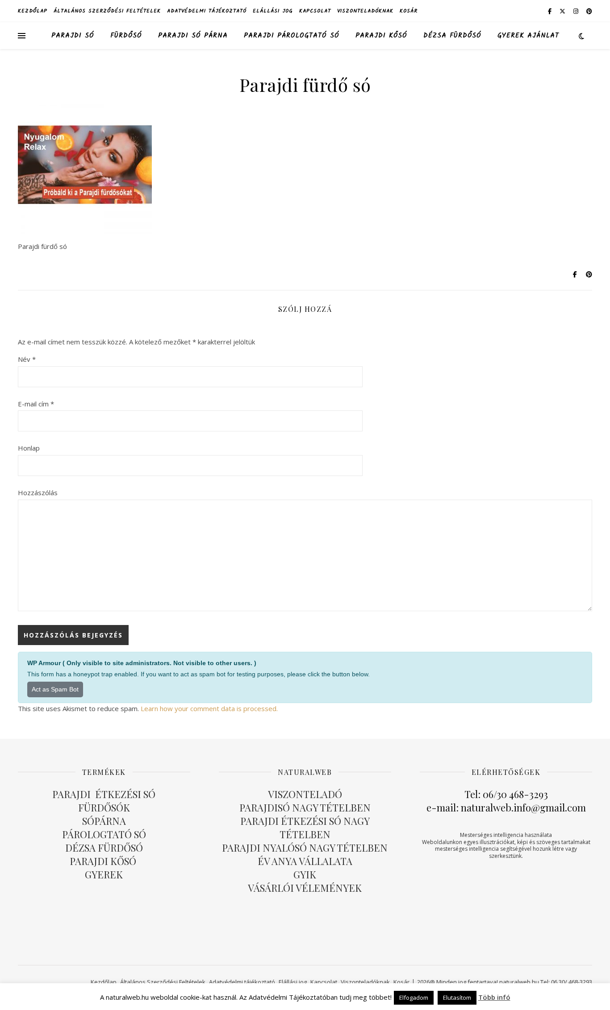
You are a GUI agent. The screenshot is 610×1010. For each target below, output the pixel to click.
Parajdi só (72, 35)
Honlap (29, 447)
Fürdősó (126, 35)
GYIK (304, 874)
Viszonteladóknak (365, 11)
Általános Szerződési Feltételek (107, 11)
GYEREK (104, 874)
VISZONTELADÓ (305, 794)
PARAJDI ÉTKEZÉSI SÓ (103, 794)
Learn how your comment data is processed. (209, 708)
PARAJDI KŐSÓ (104, 861)
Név (27, 359)
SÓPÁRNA (104, 821)
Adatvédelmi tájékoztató (207, 11)
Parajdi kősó (381, 35)
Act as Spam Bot (55, 689)
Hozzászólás (38, 492)
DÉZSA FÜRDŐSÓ (452, 35)
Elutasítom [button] (457, 997)
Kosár (409, 11)
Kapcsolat (315, 11)
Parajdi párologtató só (291, 35)
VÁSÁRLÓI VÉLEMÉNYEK (305, 887)
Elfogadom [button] (413, 997)
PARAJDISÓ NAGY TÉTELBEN (305, 807)
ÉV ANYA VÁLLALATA (305, 861)
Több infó (494, 997)
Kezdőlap (32, 11)
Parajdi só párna (193, 35)
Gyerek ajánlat (528, 35)
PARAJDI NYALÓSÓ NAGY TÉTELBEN (305, 847)
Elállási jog (273, 11)
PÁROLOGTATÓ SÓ (104, 834)
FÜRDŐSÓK (104, 807)
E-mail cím (36, 403)
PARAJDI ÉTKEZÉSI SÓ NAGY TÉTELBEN (305, 827)
